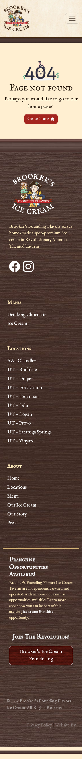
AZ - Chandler (21, 361)
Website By (65, 725)
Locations (17, 487)
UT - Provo (19, 423)
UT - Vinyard (21, 441)
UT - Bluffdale (22, 370)
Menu (13, 496)
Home (13, 478)
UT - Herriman (22, 397)
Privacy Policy (39, 725)
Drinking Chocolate (26, 315)
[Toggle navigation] (72, 18)
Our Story (17, 514)
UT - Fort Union (24, 388)
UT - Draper (20, 379)
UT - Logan (19, 414)
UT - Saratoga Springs (29, 432)
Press (12, 523)
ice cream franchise (38, 611)
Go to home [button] (38, 119)
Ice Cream (17, 323)
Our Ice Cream (21, 505)
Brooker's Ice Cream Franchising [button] (41, 655)
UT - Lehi (17, 405)
